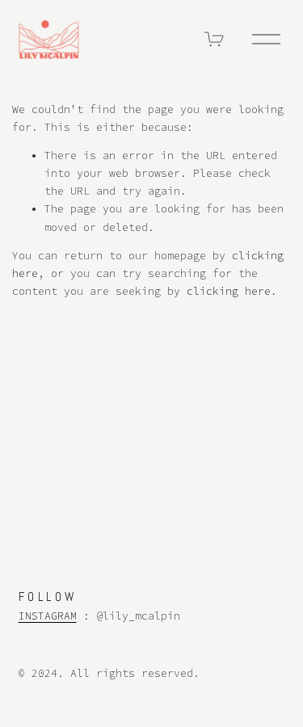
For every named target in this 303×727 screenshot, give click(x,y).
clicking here (229, 291)
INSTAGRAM (48, 616)
